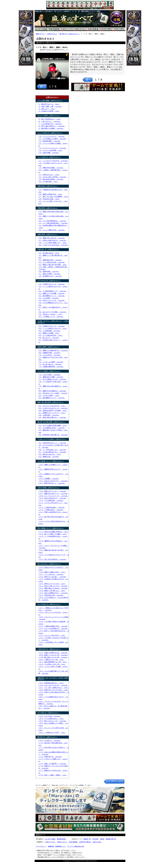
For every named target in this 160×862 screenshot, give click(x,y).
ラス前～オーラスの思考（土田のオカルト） (52, 439)
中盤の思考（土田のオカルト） (48, 208)
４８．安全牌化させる (50, 276)
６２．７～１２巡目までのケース (52, 328)
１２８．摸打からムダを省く (52, 577)
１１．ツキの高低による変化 (52, 139)
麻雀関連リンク (60, 846)
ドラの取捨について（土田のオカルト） (51, 461)
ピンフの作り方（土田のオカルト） (49, 604)
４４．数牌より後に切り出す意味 (52, 264)
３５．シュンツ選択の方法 (51, 230)
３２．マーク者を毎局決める (52, 221)
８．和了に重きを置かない (51, 126)
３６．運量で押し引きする (51, 238)
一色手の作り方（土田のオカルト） (49, 649)
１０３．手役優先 (48, 478)
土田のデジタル (50, 842)
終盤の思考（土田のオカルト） (48, 234)
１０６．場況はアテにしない (52, 491)
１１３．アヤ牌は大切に (51, 510)
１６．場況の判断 (48, 152)
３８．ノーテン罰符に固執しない (52, 242)
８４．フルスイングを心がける (52, 406)
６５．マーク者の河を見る (50, 335)
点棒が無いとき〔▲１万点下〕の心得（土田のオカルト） (53, 678)
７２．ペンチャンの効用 (51, 362)
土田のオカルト (52, 34)
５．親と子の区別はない (49, 119)
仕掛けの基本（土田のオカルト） (49, 347)
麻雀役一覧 (87, 839)
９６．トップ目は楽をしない (52, 449)
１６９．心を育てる (49, 740)
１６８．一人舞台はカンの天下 (52, 732)
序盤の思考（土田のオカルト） (48, 186)
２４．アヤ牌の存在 (48, 181)
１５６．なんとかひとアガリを (53, 685)
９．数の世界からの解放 (51, 128)
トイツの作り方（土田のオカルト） (49, 157)
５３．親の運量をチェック (51, 296)
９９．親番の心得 (48, 456)
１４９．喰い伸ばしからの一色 (53, 657)
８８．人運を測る (48, 415)
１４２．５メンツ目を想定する (53, 628)
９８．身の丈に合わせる (49, 454)
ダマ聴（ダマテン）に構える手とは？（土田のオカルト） (53, 321)
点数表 (102, 839)
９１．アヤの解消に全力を (51, 428)
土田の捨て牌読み (85, 842)
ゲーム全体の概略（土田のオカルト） (50, 100)
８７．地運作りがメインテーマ (52, 413)
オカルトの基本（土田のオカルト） (49, 115)
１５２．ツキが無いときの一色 (52, 664)
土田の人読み (96, 842)
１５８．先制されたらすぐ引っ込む (53, 690)
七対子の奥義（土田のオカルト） (49, 488)
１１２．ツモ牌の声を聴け (51, 507)
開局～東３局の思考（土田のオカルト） (51, 402)
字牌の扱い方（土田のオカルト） (49, 249)
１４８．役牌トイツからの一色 (53, 655)
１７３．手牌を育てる (50, 756)
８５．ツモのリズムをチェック (53, 408)
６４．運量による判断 (49, 333)
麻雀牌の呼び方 (111, 839)
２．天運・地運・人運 (50, 106)
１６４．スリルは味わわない (51, 718)
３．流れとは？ (46, 109)
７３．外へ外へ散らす (50, 364)
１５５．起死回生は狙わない (51, 683)
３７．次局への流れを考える (52, 240)
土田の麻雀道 (73, 842)
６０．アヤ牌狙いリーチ (51, 316)
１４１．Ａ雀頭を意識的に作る (53, 626)
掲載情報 (51, 846)
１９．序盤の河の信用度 (51, 167)
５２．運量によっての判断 (51, 293)
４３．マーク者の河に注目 (51, 262)
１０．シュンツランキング (51, 136)
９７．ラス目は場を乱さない (52, 452)
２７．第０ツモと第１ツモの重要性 (53, 196)
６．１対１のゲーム (49, 121)
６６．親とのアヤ (48, 337)
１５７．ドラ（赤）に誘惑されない (53, 687)
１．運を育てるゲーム (49, 104)
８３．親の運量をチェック (51, 398)
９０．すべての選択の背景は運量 (52, 425)
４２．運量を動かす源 (50, 260)
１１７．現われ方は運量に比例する (53, 531)
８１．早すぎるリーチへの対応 (53, 393)
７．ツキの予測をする (50, 124)
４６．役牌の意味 (48, 271)
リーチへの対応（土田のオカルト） (49, 371)
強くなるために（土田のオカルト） (49, 564)
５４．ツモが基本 (48, 298)
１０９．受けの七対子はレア (52, 498)
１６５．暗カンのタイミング (52, 721)
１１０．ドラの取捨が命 (51, 500)
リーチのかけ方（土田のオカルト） (49, 280)
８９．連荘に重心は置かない (52, 417)
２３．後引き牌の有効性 (51, 179)
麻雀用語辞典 (61, 839)
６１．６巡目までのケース (51, 326)
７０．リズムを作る (49, 355)
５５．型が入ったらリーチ (51, 300)
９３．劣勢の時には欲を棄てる (53, 435)
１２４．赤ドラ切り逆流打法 (52, 559)
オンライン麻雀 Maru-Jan (75, 846)
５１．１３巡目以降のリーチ (52, 291)
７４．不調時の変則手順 (51, 366)
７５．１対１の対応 (49, 374)
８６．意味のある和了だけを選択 (52, 410)
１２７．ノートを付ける (51, 574)
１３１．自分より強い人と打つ (53, 586)
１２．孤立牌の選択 (49, 141)
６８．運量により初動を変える (53, 350)
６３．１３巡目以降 (49, 331)
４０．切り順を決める (49, 253)
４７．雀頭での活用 (49, 274)
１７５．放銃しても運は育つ (52, 763)
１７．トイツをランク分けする (53, 161)
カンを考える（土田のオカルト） (49, 713)
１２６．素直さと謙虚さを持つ (52, 572)
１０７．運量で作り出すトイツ (53, 493)
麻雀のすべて (40, 34)
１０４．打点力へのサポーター (53, 481)
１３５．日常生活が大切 (51, 595)
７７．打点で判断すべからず (52, 379)
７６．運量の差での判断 (51, 377)
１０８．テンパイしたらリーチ (53, 496)
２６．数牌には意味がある (50, 194)
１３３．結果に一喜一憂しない (52, 590)
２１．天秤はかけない (49, 174)
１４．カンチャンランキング (52, 148)
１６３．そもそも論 (49, 716)
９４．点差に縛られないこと (52, 443)
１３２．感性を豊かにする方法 (53, 588)
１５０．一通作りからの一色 (51, 659)
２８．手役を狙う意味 (49, 199)
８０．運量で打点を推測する (52, 391)
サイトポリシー (41, 846)
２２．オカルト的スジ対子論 (52, 177)
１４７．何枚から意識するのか (53, 652)
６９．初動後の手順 (49, 352)
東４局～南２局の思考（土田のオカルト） (52, 422)
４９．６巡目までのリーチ (51, 284)
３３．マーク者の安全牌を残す (53, 223)
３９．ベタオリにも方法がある (53, 245)
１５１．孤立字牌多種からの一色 (52, 662)
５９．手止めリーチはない (50, 314)
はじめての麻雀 (50, 839)
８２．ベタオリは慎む (49, 395)
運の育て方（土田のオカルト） (70, 34)
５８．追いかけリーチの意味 (52, 312)
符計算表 (95, 839)
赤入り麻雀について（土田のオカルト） (51, 528)
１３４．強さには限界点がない (53, 593)
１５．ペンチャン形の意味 (50, 150)
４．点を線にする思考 (49, 111)
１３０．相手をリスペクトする (52, 583)
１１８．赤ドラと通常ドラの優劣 (52, 534)
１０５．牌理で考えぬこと (51, 483)
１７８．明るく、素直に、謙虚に (52, 775)
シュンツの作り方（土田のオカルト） (50, 133)
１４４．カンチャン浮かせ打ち (52, 635)
